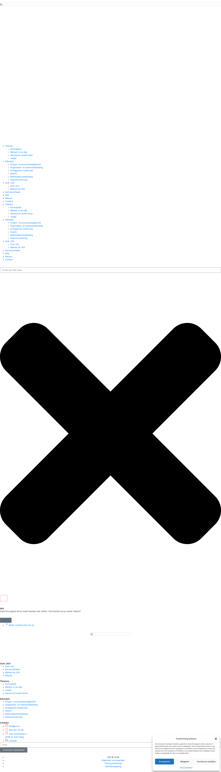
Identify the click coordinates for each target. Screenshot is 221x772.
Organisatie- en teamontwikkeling (26, 167)
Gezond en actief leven (21, 155)
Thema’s (9, 146)
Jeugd (13, 158)
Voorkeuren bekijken (206, 761)
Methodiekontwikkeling (21, 176)
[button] (216, 738)
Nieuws (8, 198)
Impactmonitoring (18, 179)
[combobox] (110, 270)
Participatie (15, 149)
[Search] (3, 598)
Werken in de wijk (18, 152)
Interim (13, 173)
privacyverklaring (186, 767)
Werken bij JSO (17, 189)
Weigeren (184, 761)
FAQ (7, 195)
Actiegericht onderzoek (21, 170)
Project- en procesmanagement (25, 164)
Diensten (9, 161)
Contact (9, 201)
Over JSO (9, 183)
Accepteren (164, 761)
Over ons (14, 186)
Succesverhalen (12, 192)
